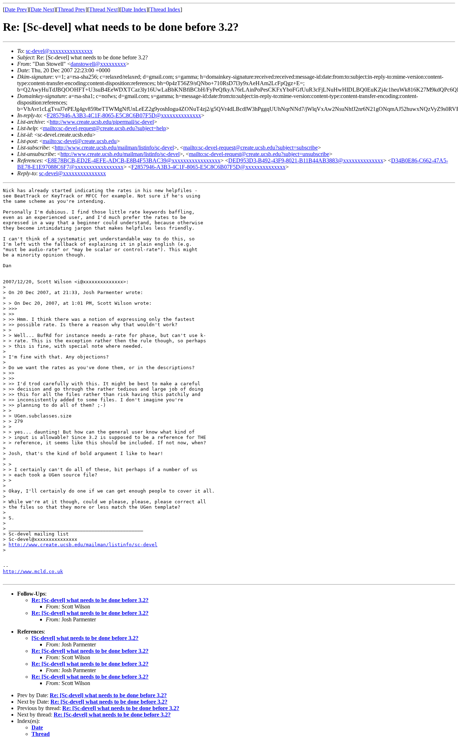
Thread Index (165, 9)
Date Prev (16, 9)
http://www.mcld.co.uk (33, 571)
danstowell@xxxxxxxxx (98, 64)
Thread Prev (72, 9)
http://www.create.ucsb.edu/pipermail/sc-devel (102, 122)
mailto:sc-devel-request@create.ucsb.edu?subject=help (104, 128)
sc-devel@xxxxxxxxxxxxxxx (59, 51)
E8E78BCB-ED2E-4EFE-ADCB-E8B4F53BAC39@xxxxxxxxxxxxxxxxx (134, 160)
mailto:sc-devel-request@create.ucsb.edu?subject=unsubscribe (259, 154)
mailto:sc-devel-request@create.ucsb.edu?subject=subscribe (250, 148)
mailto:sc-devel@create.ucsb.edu (80, 141)
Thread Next (103, 9)
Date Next (42, 9)
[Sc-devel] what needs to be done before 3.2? (84, 638)
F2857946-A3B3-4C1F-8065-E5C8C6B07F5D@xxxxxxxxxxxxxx (124, 115)
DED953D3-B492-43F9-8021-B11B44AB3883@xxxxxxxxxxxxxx (305, 160)
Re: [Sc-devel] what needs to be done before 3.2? (89, 600)
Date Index (133, 9)
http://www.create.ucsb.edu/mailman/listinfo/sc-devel (114, 148)
